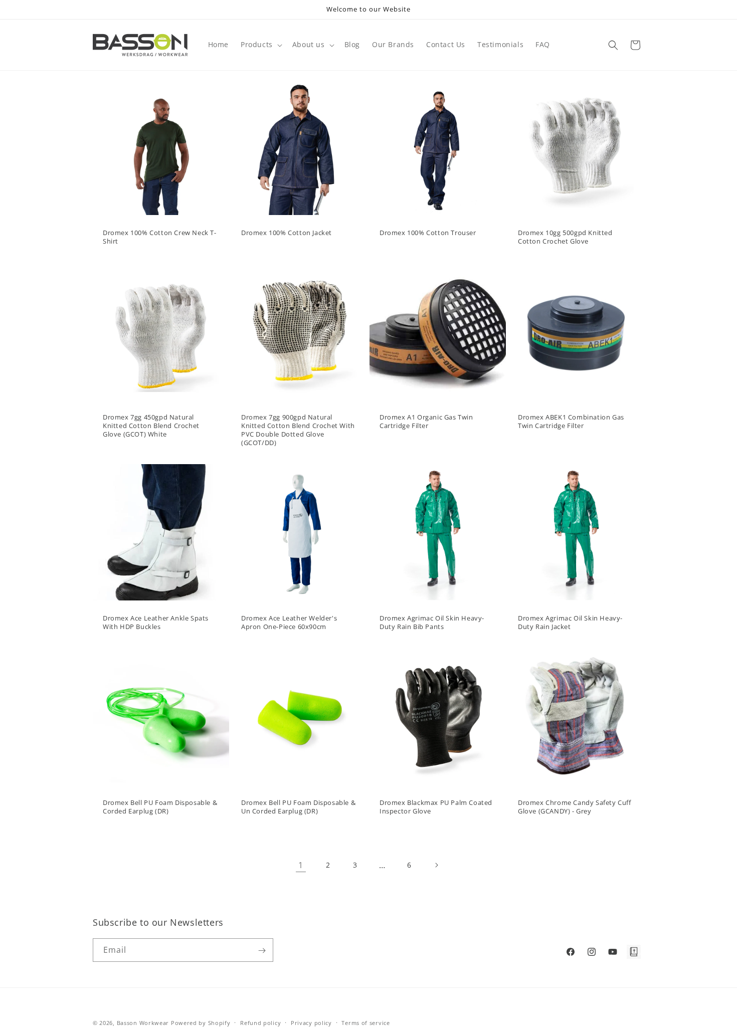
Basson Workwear (143, 1022)
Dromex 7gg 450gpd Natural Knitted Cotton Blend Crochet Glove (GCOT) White (151, 426)
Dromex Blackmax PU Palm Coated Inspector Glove (436, 806)
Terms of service (365, 1022)
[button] (260, 44)
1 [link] (300, 865)
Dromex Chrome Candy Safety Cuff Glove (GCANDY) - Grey (574, 806)
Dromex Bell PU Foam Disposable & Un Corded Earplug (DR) (298, 806)
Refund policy (260, 1022)
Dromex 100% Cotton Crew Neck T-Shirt (160, 237)
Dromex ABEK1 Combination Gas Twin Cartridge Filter (571, 421)
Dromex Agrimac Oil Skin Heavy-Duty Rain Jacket (570, 622)
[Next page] (436, 865)
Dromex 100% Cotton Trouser (428, 233)
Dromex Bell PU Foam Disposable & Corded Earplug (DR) (160, 806)
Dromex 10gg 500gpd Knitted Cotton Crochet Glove (565, 237)
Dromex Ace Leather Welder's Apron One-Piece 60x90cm (289, 622)
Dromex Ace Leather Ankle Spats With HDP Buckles (156, 622)
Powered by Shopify (201, 1022)
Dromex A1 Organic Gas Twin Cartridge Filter (426, 421)
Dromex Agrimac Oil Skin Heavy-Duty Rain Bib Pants (432, 622)
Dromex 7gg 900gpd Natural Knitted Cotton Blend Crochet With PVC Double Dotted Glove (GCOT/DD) (298, 430)
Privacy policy (311, 1022)
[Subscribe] (262, 950)
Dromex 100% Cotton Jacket (286, 233)
